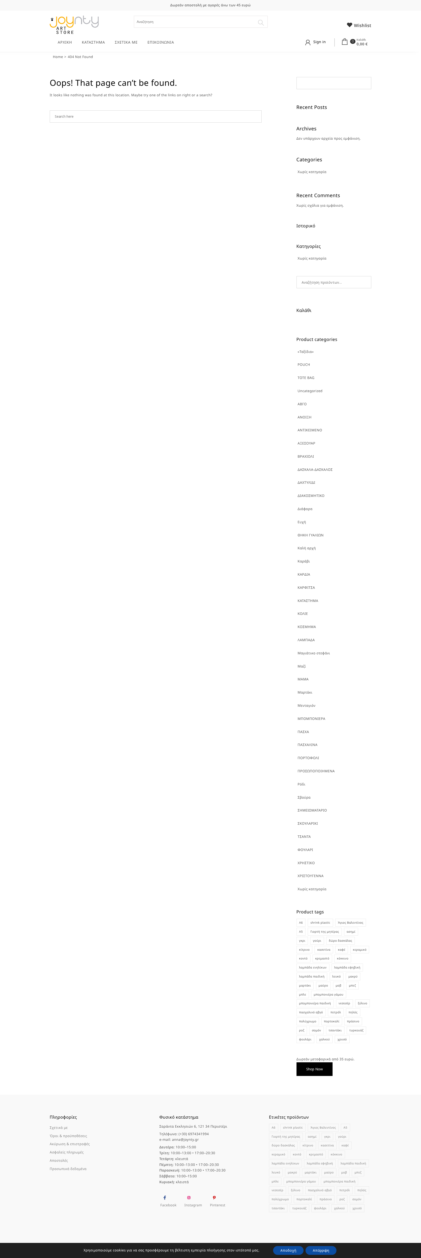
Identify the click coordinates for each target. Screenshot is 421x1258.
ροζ (301, 1030)
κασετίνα (323, 950)
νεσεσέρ (344, 1003)
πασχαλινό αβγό (311, 1012)
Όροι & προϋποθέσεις (68, 1136)
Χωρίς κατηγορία (312, 889)
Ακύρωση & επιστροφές (70, 1144)
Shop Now (314, 1069)
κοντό (303, 958)
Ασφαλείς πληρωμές (67, 1152)
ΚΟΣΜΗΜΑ (307, 627)
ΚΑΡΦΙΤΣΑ (306, 587)
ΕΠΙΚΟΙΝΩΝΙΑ (160, 42)
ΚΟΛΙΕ (303, 613)
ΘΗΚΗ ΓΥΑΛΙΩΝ (311, 535)
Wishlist (362, 26)
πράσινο (353, 1021)
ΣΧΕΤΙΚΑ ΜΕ (126, 42)
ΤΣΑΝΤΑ (304, 836)
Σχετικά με (59, 1127)
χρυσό (342, 1039)
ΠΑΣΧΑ (303, 732)
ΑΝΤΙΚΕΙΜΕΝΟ (310, 430)
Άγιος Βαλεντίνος (351, 922)
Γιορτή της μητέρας (324, 931)
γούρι (317, 941)
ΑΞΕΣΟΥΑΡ (307, 443)
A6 (301, 922)
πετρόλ (336, 1012)
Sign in (319, 41)
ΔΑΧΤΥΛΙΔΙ (306, 482)
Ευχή (302, 522)
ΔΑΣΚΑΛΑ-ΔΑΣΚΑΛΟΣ (315, 469)
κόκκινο (342, 958)
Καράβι (304, 561)
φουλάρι (305, 1039)
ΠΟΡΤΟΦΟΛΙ (308, 758)
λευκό (336, 976)
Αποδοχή (288, 1250)
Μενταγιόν (307, 705)
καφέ (341, 950)
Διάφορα (305, 509)
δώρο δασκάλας (340, 941)
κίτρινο (304, 950)
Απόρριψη (321, 1250)
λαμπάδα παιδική (312, 976)
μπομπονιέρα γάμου (329, 994)
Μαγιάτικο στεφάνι (314, 653)
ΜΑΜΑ (303, 679)
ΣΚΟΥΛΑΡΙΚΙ (308, 823)
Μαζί (302, 666)
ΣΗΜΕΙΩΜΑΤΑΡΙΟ (312, 810)
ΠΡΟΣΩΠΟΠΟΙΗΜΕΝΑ (316, 771)
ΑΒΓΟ (302, 404)
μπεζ (352, 985)
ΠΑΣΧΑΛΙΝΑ (308, 745)
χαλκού (324, 1039)
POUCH (304, 364)
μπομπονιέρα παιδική (315, 1003)
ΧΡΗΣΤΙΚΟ (306, 863)
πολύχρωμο (307, 1021)
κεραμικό (360, 950)
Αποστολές (59, 1160)
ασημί (351, 931)
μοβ (339, 985)
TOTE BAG (306, 378)
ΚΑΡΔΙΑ (304, 574)
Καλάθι (361, 40)
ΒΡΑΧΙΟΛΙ (306, 456)
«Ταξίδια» (306, 351)
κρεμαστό (322, 958)
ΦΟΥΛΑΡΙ (305, 850)
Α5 (301, 931)
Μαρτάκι (305, 692)
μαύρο (323, 985)
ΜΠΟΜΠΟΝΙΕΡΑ (311, 718)
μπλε (302, 994)
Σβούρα (304, 797)
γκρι (302, 941)
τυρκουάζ (356, 1030)
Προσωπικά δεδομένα (68, 1169)
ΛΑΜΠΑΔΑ (306, 640)
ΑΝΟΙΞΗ (305, 417)
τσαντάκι (335, 1030)
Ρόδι (302, 784)
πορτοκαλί (332, 1021)
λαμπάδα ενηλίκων (313, 967)
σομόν (316, 1030)
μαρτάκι (305, 985)
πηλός (353, 1012)
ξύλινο (362, 1003)
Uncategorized (310, 391)
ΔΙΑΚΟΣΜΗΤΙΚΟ (311, 496)
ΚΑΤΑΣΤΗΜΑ (93, 42)
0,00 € (362, 44)
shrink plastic (320, 922)
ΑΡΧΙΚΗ (65, 42)
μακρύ (353, 976)
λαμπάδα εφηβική (347, 967)
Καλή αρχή (307, 548)
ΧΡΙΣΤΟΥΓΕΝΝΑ (311, 876)
